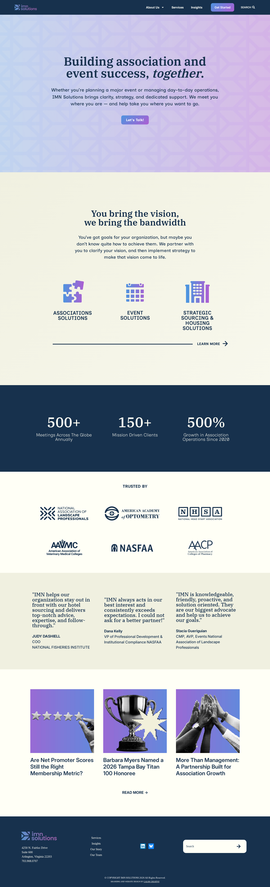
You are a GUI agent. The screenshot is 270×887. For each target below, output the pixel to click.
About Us (152, 7)
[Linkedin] (143, 846)
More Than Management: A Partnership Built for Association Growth (207, 767)
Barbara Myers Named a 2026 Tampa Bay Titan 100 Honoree (133, 767)
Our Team (96, 854)
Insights (196, 7)
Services (178, 7)
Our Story (96, 849)
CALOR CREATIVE (151, 882)
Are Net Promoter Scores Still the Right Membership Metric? (61, 767)
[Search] (239, 846)
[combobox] (208, 846)
